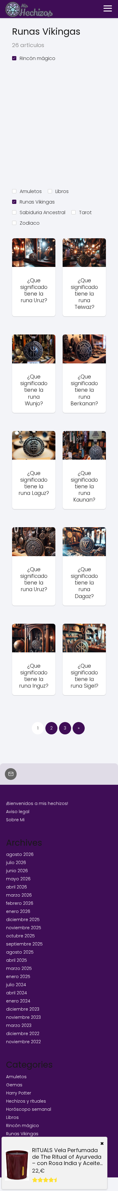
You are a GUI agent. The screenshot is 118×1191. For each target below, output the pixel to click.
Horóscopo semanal (28, 1109)
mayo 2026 (18, 879)
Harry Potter (18, 1093)
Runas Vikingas (37, 201)
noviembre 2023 (23, 1017)
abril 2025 (16, 960)
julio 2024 (16, 985)
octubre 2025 (20, 936)
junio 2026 (17, 871)
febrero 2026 (19, 903)
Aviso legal (17, 812)
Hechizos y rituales (26, 1101)
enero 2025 (18, 977)
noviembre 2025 (23, 928)
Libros (62, 191)
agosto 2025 (20, 952)
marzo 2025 (19, 968)
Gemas (14, 1085)
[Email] (11, 774)
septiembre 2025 (24, 944)
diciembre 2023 (22, 1009)
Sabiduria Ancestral (42, 212)
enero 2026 (18, 911)
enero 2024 (18, 1001)
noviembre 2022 (23, 1042)
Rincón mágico (37, 58)
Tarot (85, 212)
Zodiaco (30, 223)
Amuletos (31, 191)
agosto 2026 (20, 854)
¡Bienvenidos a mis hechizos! (37, 803)
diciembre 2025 (23, 920)
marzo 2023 (18, 1025)
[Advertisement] (59, 124)
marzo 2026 (19, 895)
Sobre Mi (15, 820)
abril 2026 (16, 887)
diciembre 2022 (22, 1034)
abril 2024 (16, 993)
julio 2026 (16, 863)
